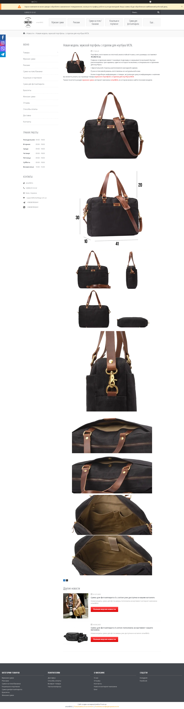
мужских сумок (88, 80)
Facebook (143, 681)
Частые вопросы (54, 686)
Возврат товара (54, 683)
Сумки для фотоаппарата (133, 22)
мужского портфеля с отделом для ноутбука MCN (114, 77)
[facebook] (64, 581)
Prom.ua (103, 704)
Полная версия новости (104, 609)
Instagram (143, 678)
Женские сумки (29, 96)
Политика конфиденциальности (107, 706)
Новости (30, 33)
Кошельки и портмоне (114, 22)
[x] (67, 581)
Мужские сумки (57, 22)
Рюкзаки (76, 22)
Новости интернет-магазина (105, 686)
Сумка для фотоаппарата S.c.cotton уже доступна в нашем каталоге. (123, 597)
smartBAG (114, 80)
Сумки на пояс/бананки (95, 22)
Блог (95, 689)
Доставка (27, 115)
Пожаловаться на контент (83, 706)
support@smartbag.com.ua (37, 198)
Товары (26, 52)
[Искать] (158, 12)
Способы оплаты (30, 109)
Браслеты (27, 90)
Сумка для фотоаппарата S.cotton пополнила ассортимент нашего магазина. (122, 629)
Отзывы (26, 103)
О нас (96, 678)
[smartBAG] (28, 22)
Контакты (27, 121)
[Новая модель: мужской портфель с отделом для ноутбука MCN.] (75, 62)
